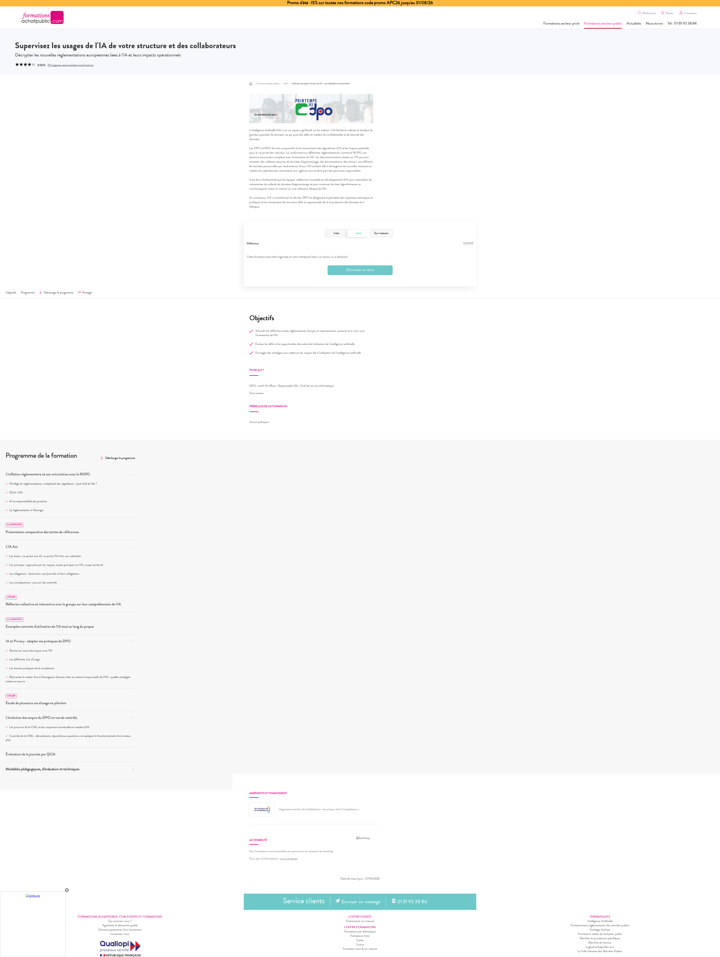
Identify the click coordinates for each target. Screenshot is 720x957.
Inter (336, 233)
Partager (87, 292)
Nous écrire (654, 24)
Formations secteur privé (561, 24)
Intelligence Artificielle (600, 921)
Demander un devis (360, 270)
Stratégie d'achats (600, 929)
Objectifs (11, 292)
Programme (27, 292)
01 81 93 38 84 (412, 902)
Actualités (633, 24)
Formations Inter (360, 936)
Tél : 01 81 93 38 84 (682, 24)
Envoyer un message (360, 902)
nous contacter (289, 858)
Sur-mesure (381, 233)
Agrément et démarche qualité (120, 925)
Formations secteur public (603, 24)
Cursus (360, 944)
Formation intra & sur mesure (360, 949)
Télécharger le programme (58, 292)
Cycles (360, 940)
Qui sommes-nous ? (120, 921)
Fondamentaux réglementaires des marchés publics (600, 925)
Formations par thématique (360, 931)
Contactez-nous (119, 934)
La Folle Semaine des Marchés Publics (600, 951)
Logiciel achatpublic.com (600, 947)
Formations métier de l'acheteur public (600, 934)
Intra (359, 233)
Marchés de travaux (599, 942)
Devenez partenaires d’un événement (119, 929)
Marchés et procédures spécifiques (600, 938)
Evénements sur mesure (360, 921)
